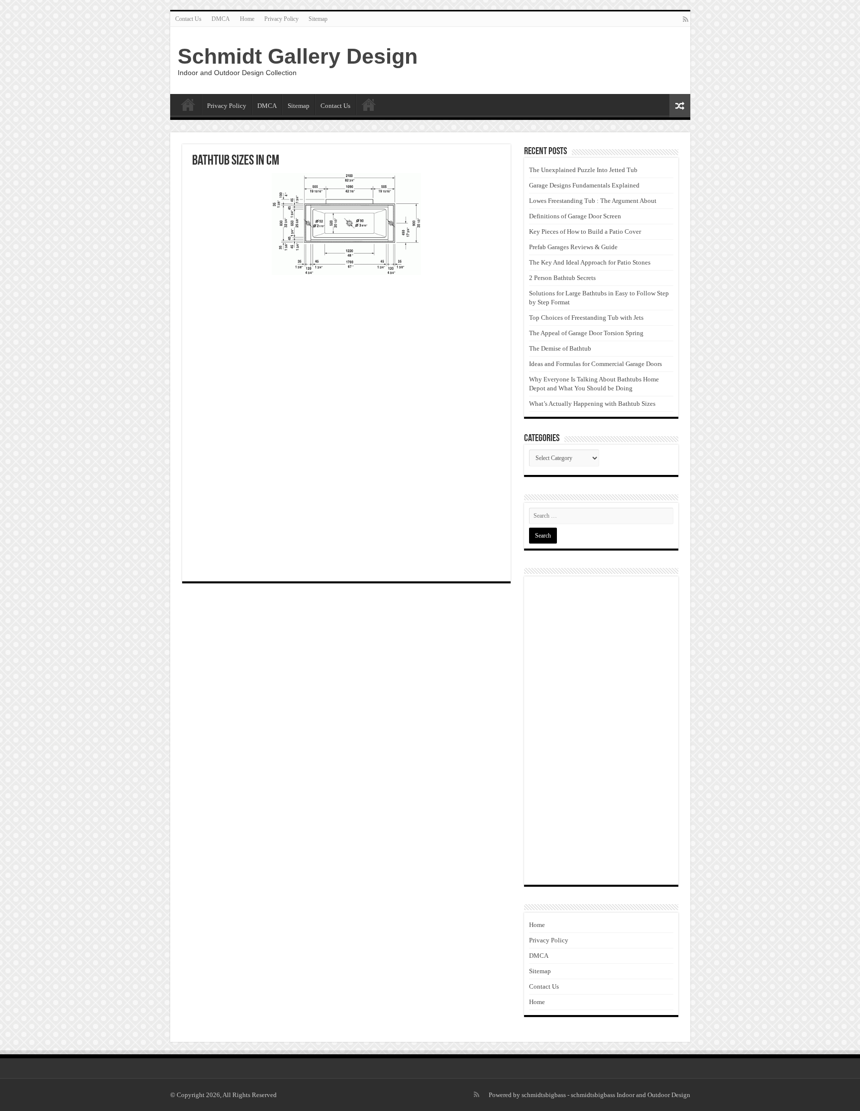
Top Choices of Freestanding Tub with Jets (586, 317)
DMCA (221, 18)
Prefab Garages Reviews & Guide (573, 247)
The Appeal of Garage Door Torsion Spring (586, 333)
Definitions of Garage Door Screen (575, 216)
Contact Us (188, 18)
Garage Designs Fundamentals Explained (584, 185)
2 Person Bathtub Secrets (562, 277)
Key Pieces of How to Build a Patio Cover (585, 231)
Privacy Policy (281, 18)
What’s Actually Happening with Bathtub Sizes (592, 403)
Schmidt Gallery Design (298, 56)
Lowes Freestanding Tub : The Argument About (592, 200)
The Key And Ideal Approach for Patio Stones (589, 262)
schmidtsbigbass (544, 1095)
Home (247, 18)
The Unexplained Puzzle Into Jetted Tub (583, 170)
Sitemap (318, 18)
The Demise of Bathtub (560, 348)
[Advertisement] (346, 354)
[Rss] (685, 19)
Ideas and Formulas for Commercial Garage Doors (595, 364)
